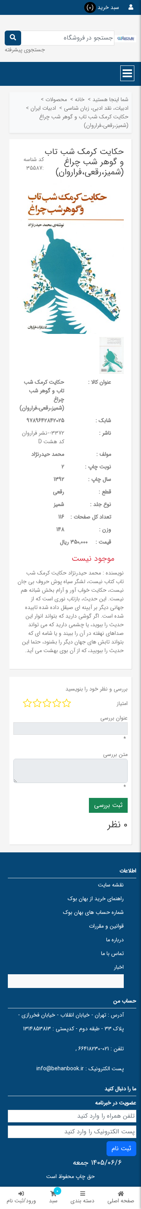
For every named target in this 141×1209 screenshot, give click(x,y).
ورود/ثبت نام (21, 1200)
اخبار (119, 967)
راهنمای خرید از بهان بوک (96, 898)
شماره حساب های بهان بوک (93, 912)
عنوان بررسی (114, 718)
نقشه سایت (111, 885)
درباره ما (115, 939)
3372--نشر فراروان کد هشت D (43, 437)
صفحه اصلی (120, 1200)
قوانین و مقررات (106, 926)
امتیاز (122, 703)
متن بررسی (115, 754)
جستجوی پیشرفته (25, 49)
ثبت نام (121, 1148)
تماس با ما (112, 953)
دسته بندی (82, 1200)
